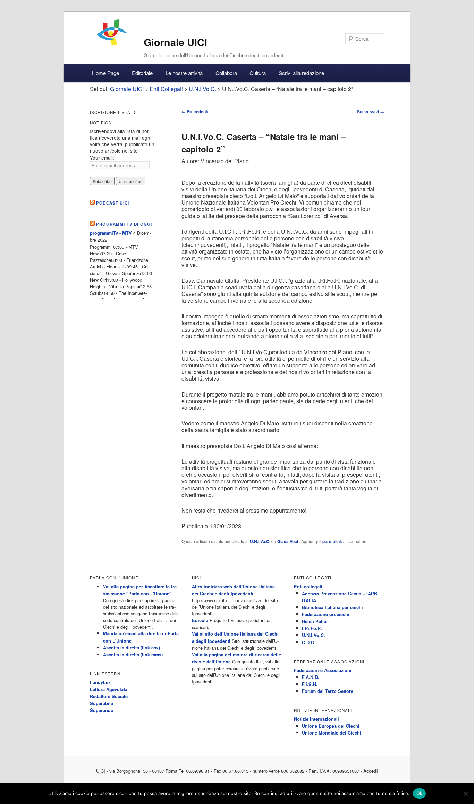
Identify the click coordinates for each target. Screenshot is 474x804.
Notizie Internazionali (316, 719)
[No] (465, 793)
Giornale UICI (175, 42)
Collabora (226, 72)
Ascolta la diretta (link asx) (131, 648)
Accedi (370, 771)
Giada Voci (288, 541)
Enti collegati (308, 586)
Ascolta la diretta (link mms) (133, 655)
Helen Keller (315, 621)
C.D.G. (309, 642)
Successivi (370, 111)
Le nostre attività (184, 72)
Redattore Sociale (109, 696)
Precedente (195, 111)
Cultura (257, 72)
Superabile (101, 703)
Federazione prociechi (325, 614)
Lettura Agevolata (108, 689)
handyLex (100, 682)
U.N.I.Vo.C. (260, 541)
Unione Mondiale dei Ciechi (331, 733)
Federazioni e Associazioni (323, 670)
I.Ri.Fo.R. (312, 628)
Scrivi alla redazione (301, 72)
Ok (419, 793)
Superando (101, 710)
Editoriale (142, 72)
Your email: (102, 157)
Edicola (200, 620)
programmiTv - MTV (111, 233)
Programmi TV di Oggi (124, 224)
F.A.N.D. (310, 677)
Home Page (105, 72)
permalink (332, 541)
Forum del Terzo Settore (327, 691)
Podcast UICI (112, 203)
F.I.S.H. (310, 684)
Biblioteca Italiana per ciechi (332, 607)
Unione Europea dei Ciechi (330, 726)
